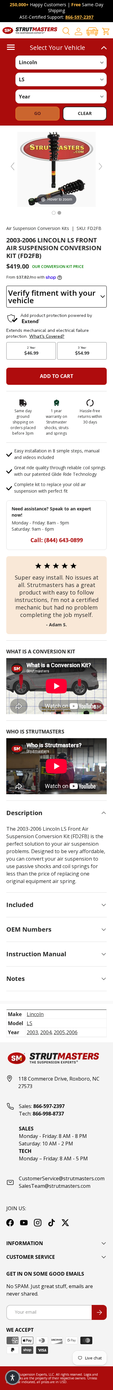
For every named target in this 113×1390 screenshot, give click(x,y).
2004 (45, 1032)
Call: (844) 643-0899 (56, 540)
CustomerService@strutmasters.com (62, 1178)
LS (29, 1023)
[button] (92, 31)
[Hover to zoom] (56, 168)
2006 (72, 1032)
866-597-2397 (79, 17)
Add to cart (56, 376)
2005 (59, 1032)
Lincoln (35, 1014)
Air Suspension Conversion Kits (37, 228)
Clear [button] (85, 113)
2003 (32, 1032)
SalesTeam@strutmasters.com (54, 1185)
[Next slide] (100, 166)
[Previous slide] (12, 166)
